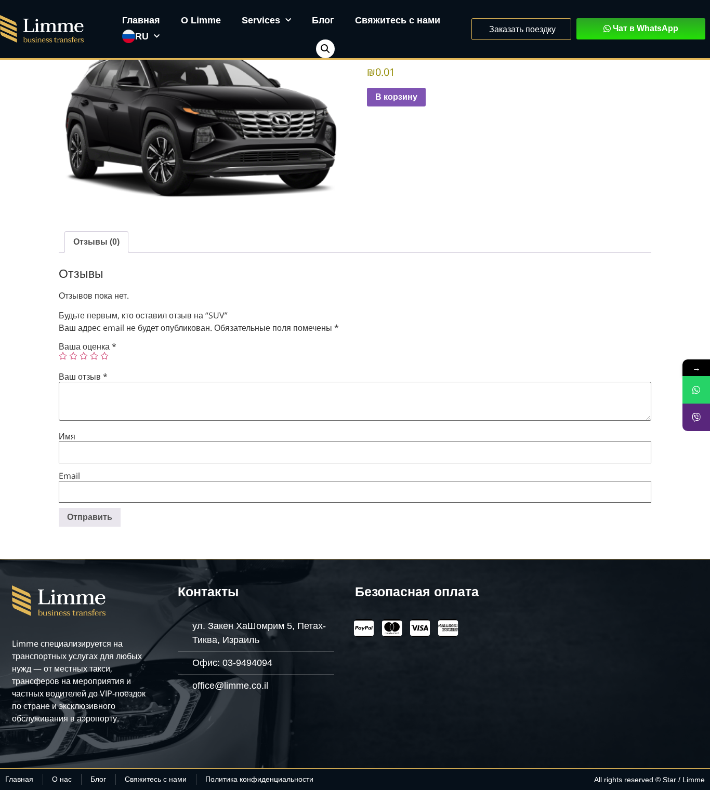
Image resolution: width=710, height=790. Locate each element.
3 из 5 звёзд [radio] (84, 356)
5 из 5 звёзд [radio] (104, 356)
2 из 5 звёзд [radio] (73, 356)
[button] (325, 48)
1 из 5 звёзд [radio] (63, 356)
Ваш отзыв (83, 376)
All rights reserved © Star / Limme (649, 779)
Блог (323, 20)
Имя (67, 436)
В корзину (396, 96)
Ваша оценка (87, 346)
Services (261, 20)
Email (69, 476)
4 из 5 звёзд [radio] (94, 356)
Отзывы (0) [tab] (96, 241)
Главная (141, 20)
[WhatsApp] (696, 390)
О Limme (201, 20)
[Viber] (696, 417)
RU (142, 36)
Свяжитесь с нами (397, 20)
